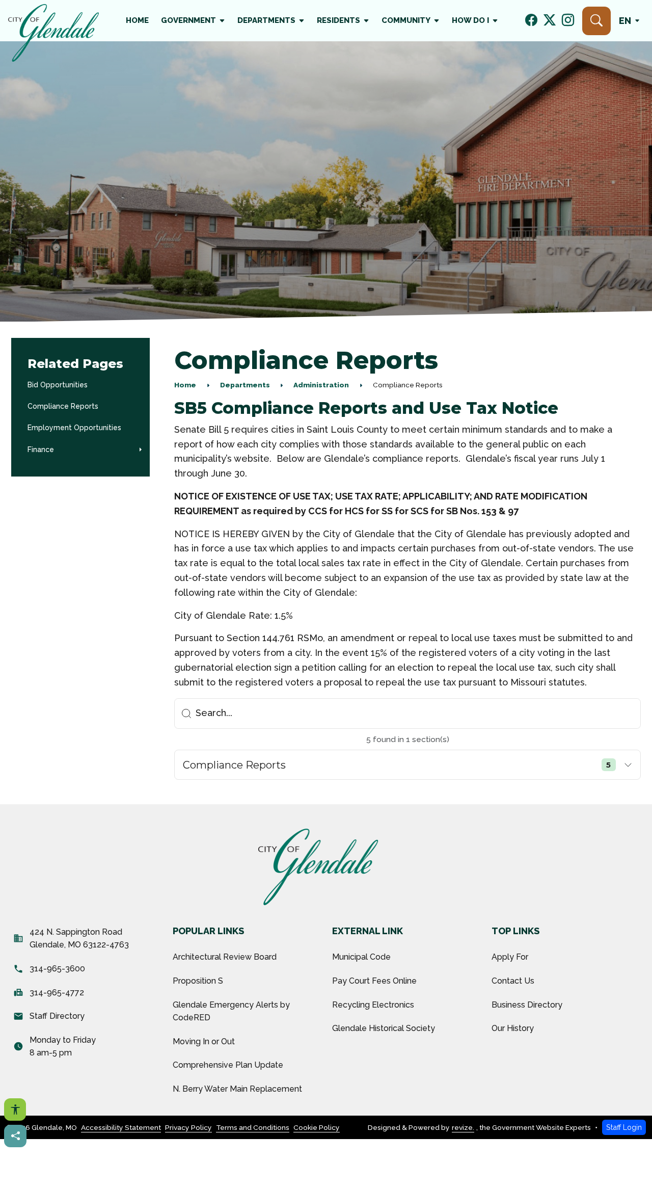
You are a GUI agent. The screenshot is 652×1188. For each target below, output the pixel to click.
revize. (463, 1127)
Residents (338, 20)
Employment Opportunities (74, 428)
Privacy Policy (188, 1127)
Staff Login (624, 1127)
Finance (41, 449)
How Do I (470, 20)
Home (137, 20)
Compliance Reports (63, 406)
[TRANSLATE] (631, 21)
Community (406, 20)
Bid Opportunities (58, 385)
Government (188, 20)
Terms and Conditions (252, 1127)
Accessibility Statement (121, 1127)
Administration (321, 385)
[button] (140, 449)
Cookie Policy (316, 1127)
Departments (266, 20)
